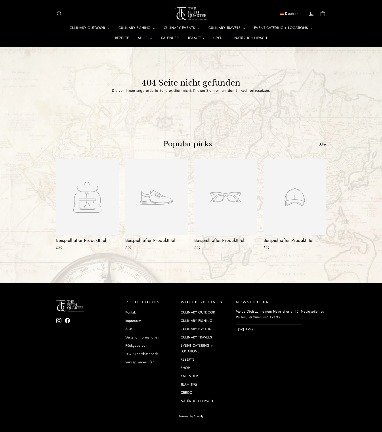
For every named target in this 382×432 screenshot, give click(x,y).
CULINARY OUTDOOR (88, 27)
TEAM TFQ (196, 37)
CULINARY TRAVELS (225, 27)
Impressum (133, 320)
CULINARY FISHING (135, 27)
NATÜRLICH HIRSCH (250, 37)
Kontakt (131, 312)
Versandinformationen (142, 337)
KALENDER (170, 37)
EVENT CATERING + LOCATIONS (281, 27)
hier (216, 90)
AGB (128, 328)
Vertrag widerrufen (140, 362)
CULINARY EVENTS (180, 27)
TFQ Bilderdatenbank (141, 353)
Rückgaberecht (137, 345)
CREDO (219, 37)
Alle (322, 144)
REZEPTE (122, 37)
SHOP (143, 37)
